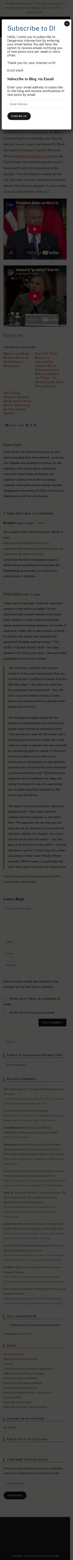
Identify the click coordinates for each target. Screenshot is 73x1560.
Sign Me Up (19, 116)
